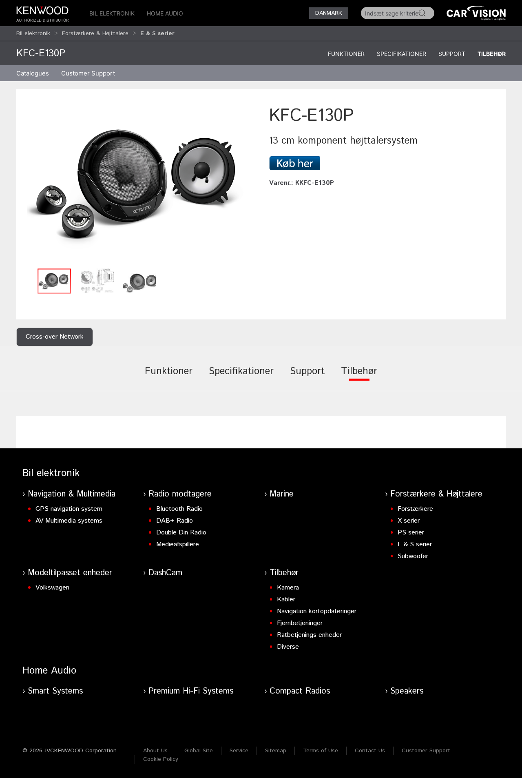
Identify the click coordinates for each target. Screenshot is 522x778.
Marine (282, 494)
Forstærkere (415, 509)
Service (239, 751)
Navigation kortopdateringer (316, 611)
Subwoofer (413, 556)
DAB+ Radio (174, 520)
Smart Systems (55, 691)
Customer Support (426, 751)
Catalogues (32, 73)
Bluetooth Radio (179, 509)
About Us (155, 751)
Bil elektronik (112, 13)
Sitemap (275, 751)
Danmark (328, 13)
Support (451, 53)
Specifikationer (401, 53)
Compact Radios (300, 691)
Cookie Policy (160, 759)
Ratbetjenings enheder (309, 635)
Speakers (406, 691)
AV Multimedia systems (68, 520)
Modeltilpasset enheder (70, 573)
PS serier (411, 532)
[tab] (169, 377)
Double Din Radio (181, 532)
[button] (138, 183)
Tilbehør (492, 53)
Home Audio (165, 13)
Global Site (198, 751)
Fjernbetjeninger (300, 623)
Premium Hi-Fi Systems (190, 691)
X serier (409, 520)
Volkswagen (52, 587)
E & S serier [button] (157, 33)
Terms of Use (320, 751)
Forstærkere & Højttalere (95, 33)
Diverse (288, 647)
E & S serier (415, 544)
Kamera (288, 587)
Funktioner (346, 53)
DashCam (165, 573)
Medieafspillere (177, 544)
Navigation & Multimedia (71, 494)
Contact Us (370, 751)
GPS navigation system (68, 509)
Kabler (286, 599)
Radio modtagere (180, 494)
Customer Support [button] (88, 73)
